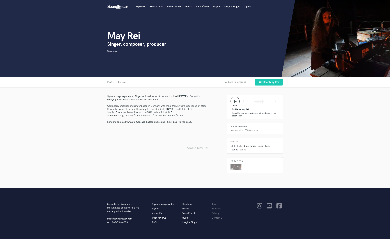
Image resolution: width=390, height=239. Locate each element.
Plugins (216, 6)
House (260, 146)
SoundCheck (202, 6)
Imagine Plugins (232, 6)
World (243, 149)
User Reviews (159, 217)
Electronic (249, 146)
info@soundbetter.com (119, 218)
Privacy (215, 213)
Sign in (247, 6)
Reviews (121, 82)
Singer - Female (238, 126)
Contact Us (217, 217)
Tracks (188, 6)
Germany (112, 51)
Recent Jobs (156, 6)
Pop (267, 146)
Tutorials (216, 208)
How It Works (174, 6)
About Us (157, 213)
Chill (232, 146)
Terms (215, 204)
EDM (239, 146)
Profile (110, 82)
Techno (234, 149)
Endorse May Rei (196, 148)
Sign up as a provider (163, 204)
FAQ (154, 222)
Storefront (187, 204)
